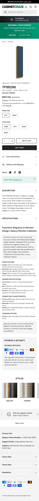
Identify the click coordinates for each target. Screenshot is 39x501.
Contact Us (17, 180)
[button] (30, 6)
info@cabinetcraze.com (23, 442)
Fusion (27, 401)
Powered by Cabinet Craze (22, 495)
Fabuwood (5, 83)
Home (4, 41)
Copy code (25, 35)
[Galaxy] (9, 390)
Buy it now (19, 148)
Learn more (27, 2)
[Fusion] (27, 390)
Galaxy (9, 401)
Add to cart (26, 141)
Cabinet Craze (11, 495)
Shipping (5, 100)
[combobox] (19, 12)
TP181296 (10, 41)
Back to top (19, 423)
